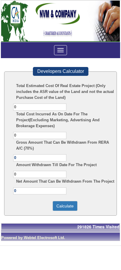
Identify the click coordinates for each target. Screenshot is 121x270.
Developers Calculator (60, 71)
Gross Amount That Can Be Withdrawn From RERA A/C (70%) (62, 145)
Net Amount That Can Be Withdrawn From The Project (65, 181)
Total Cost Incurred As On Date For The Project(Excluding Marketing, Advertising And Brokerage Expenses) (58, 120)
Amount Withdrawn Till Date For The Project (56, 165)
